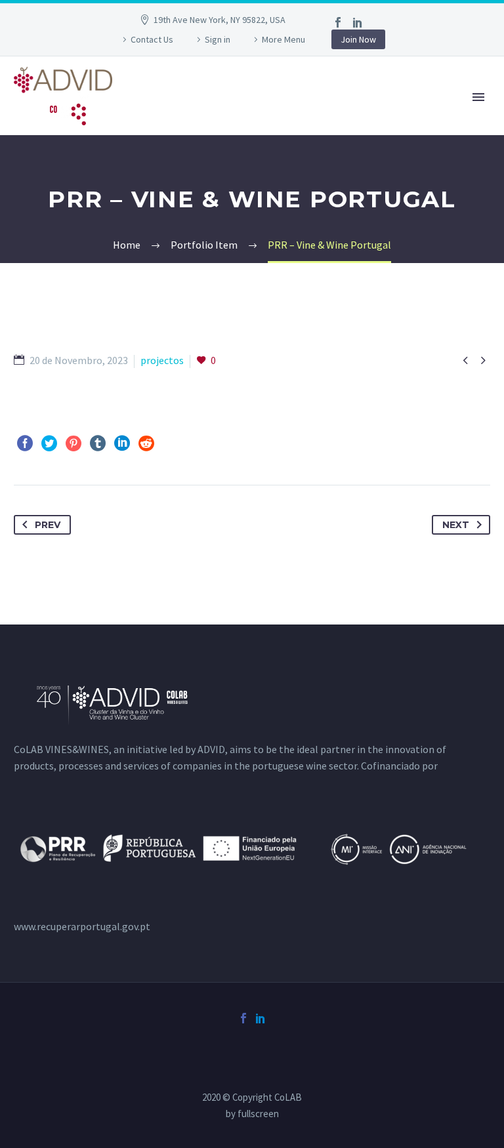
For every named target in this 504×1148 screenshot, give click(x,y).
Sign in (217, 39)
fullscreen (258, 1113)
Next (455, 525)
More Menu (283, 39)
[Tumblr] (98, 443)
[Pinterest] (73, 443)
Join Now (358, 39)
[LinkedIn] (358, 22)
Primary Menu (478, 97)
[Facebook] (338, 22)
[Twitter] (49, 443)
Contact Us (152, 39)
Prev (47, 525)
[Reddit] (146, 443)
